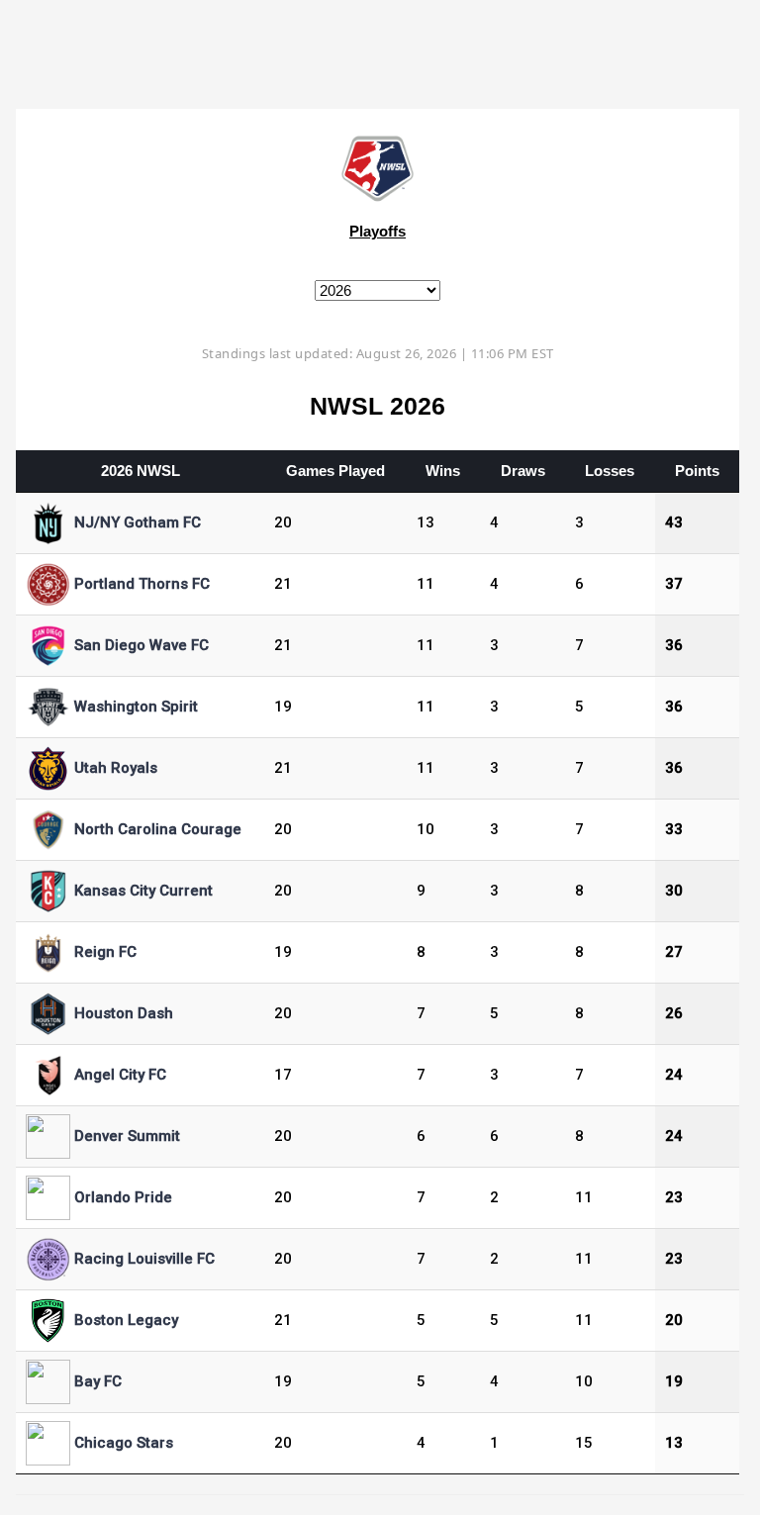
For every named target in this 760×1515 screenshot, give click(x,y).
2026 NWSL (140, 470)
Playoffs (377, 231)
